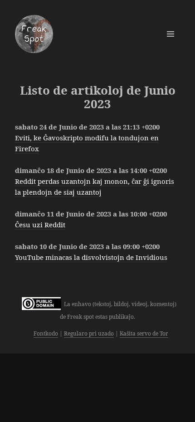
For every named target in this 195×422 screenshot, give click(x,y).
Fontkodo (46, 333)
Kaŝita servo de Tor (144, 333)
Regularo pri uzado (89, 333)
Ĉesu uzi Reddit (40, 224)
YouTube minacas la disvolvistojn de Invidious (91, 257)
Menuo (170, 33)
